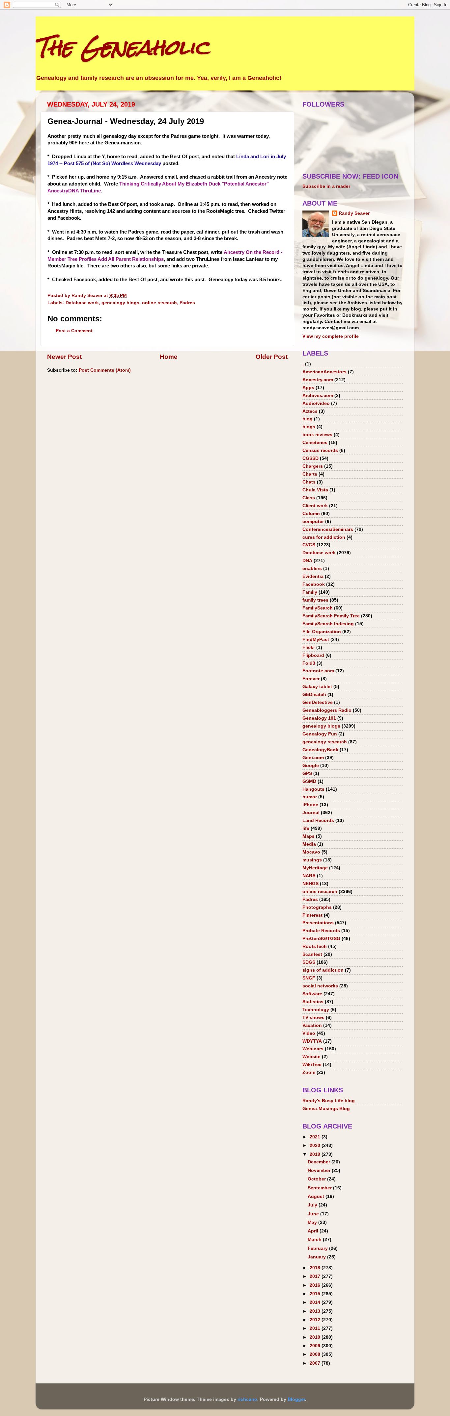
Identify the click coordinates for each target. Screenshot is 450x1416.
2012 (316, 1319)
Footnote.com (318, 670)
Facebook (313, 584)
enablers (312, 568)
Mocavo (311, 852)
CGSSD (310, 458)
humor (309, 796)
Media (309, 844)
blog (307, 418)
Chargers (312, 466)
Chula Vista (315, 489)
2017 (316, 1276)
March (315, 1239)
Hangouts (313, 789)
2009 (316, 1345)
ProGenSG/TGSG (321, 938)
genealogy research (324, 741)
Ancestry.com (317, 379)
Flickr (308, 647)
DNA (307, 560)
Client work (315, 505)
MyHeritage (315, 867)
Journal (311, 812)
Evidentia (312, 576)
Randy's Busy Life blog (328, 1100)
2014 (316, 1302)
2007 (316, 1363)
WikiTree (312, 1064)
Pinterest (312, 915)
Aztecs (310, 411)
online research (159, 302)
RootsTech (314, 946)
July (313, 1205)
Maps (308, 836)
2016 (316, 1285)
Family (309, 592)
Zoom (308, 1072)
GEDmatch (314, 694)
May (313, 1222)
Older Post (272, 356)
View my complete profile (330, 336)
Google (310, 765)
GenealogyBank (320, 749)
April (314, 1231)
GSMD (309, 781)
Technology (315, 1009)
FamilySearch (317, 608)
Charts (309, 474)
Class (308, 497)
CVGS (308, 544)
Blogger (296, 1399)
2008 (316, 1354)
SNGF (308, 978)
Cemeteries (314, 442)
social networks (320, 985)
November (320, 1170)
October (317, 1179)
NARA (309, 875)
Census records (320, 450)
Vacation (312, 1025)
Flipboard (313, 655)
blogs (308, 426)
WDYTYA (312, 1041)
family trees (315, 600)
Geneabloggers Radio (327, 710)
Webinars (312, 1048)
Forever (311, 678)
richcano (247, 1399)
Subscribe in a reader (326, 186)
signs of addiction (323, 970)
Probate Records (321, 930)
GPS (307, 773)
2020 (316, 1145)
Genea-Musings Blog (326, 1108)
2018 (316, 1267)
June (314, 1213)
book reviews (317, 434)
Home (169, 356)
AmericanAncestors (324, 371)
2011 (316, 1328)
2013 (316, 1311)
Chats (309, 482)
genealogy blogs (120, 302)
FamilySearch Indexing (328, 623)
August (316, 1196)
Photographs (317, 907)
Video (308, 1033)
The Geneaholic (122, 47)
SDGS (308, 962)
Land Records (318, 820)
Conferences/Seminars (327, 529)
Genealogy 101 (319, 718)
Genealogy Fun (319, 734)
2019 (316, 1154)
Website (311, 1056)
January (317, 1257)
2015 (316, 1293)
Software (312, 993)
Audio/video (316, 403)
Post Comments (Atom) (105, 370)
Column (311, 513)
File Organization (321, 631)
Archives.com (317, 395)
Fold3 (308, 663)
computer (313, 521)
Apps (308, 387)
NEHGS (310, 883)
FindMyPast (315, 639)
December (319, 1161)
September (320, 1187)
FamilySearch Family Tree (331, 615)
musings (312, 859)
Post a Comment (74, 330)
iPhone (310, 804)
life (305, 828)
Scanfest (312, 954)
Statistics (312, 1001)
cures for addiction (323, 537)
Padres (187, 302)
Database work (82, 302)
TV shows (313, 1017)
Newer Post (64, 356)
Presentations (318, 922)
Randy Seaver (354, 213)
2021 (316, 1136)
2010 (316, 1337)
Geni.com (313, 757)
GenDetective (317, 702)
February (318, 1248)
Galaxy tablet (317, 686)
